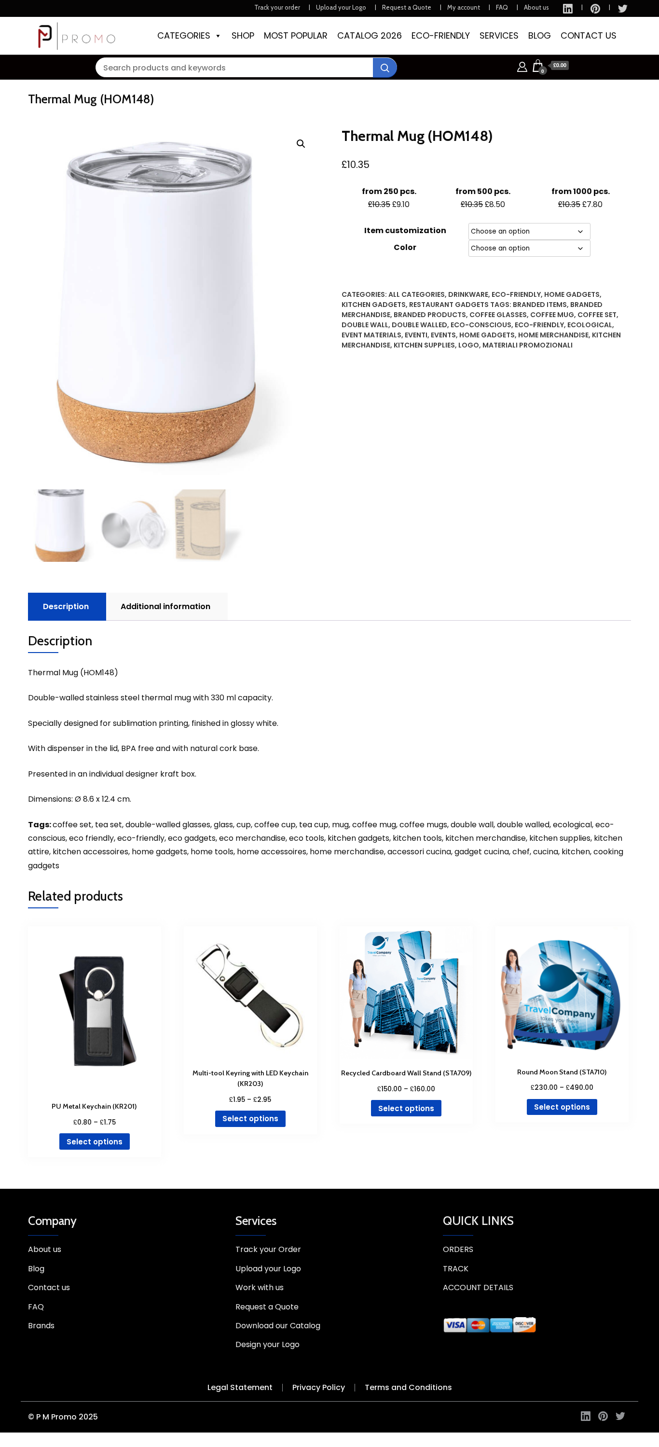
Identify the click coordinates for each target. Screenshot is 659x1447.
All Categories (416, 294)
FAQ (502, 7)
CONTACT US (589, 35)
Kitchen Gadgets (374, 304)
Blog (36, 1268)
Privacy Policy (318, 1387)
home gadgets (487, 335)
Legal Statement (240, 1387)
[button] (301, 144)
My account (463, 7)
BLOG (539, 35)
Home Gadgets (572, 294)
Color (405, 247)
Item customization (405, 230)
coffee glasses (498, 315)
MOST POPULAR (296, 35)
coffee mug (552, 315)
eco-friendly (539, 325)
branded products (430, 315)
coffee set (597, 315)
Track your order (277, 7)
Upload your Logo (341, 7)
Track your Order (268, 1249)
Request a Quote (406, 7)
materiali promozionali (527, 345)
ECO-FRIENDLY (441, 35)
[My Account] (522, 65)
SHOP (243, 35)
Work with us (259, 1287)
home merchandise (553, 335)
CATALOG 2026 (369, 35)
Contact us (49, 1287)
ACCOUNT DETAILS (478, 1287)
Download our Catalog (277, 1325)
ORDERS (458, 1249)
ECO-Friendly (516, 294)
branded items (540, 304)
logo (468, 345)
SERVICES (499, 35)
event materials (371, 335)
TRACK (455, 1268)
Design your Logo (267, 1344)
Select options (95, 1142)
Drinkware (468, 294)
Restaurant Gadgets (449, 304)
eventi (416, 335)
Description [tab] (66, 606)
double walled (419, 325)
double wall (365, 325)
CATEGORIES (183, 35)
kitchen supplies (424, 345)
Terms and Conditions (408, 1387)
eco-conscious (481, 325)
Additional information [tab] (165, 606)
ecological (589, 325)
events (443, 335)
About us (536, 7)
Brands (41, 1325)
